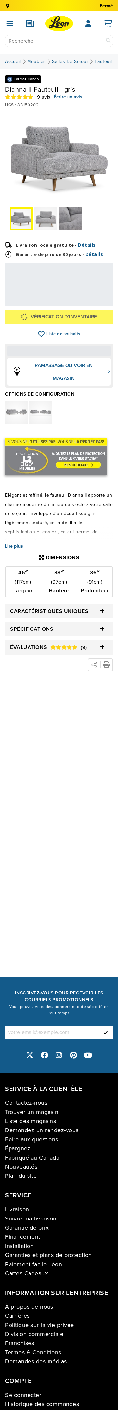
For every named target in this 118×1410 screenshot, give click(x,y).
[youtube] (88, 1055)
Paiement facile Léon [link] (33, 1264)
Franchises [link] (19, 1343)
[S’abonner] (105, 1032)
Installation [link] (19, 1246)
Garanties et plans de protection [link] (48, 1255)
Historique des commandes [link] (42, 1404)
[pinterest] (73, 1055)
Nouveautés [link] (21, 1166)
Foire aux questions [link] (31, 1139)
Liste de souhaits (41, 334)
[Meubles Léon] (59, 23)
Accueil (13, 61)
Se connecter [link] (23, 1395)
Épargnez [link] (17, 1148)
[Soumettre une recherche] (108, 41)
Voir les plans (92, 298)
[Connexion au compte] (88, 23)
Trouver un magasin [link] (31, 1112)
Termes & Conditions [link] (33, 1352)
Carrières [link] (17, 1315)
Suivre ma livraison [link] (31, 1218)
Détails (87, 245)
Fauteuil (103, 61)
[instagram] (59, 1055)
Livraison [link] (17, 1209)
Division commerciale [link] (34, 1334)
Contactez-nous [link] (26, 1103)
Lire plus (14, 546)
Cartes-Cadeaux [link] (26, 1273)
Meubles (36, 61)
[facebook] (44, 1055)
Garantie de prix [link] (27, 1227)
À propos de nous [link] (29, 1306)
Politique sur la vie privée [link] (39, 1325)
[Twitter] (29, 1055)
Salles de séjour (70, 61)
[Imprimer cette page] (106, 665)
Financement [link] (22, 1237)
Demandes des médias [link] (36, 1361)
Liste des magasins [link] (30, 1121)
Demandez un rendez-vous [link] (42, 1130)
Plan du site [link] (21, 1176)
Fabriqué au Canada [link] (32, 1157)
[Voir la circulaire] (30, 23)
